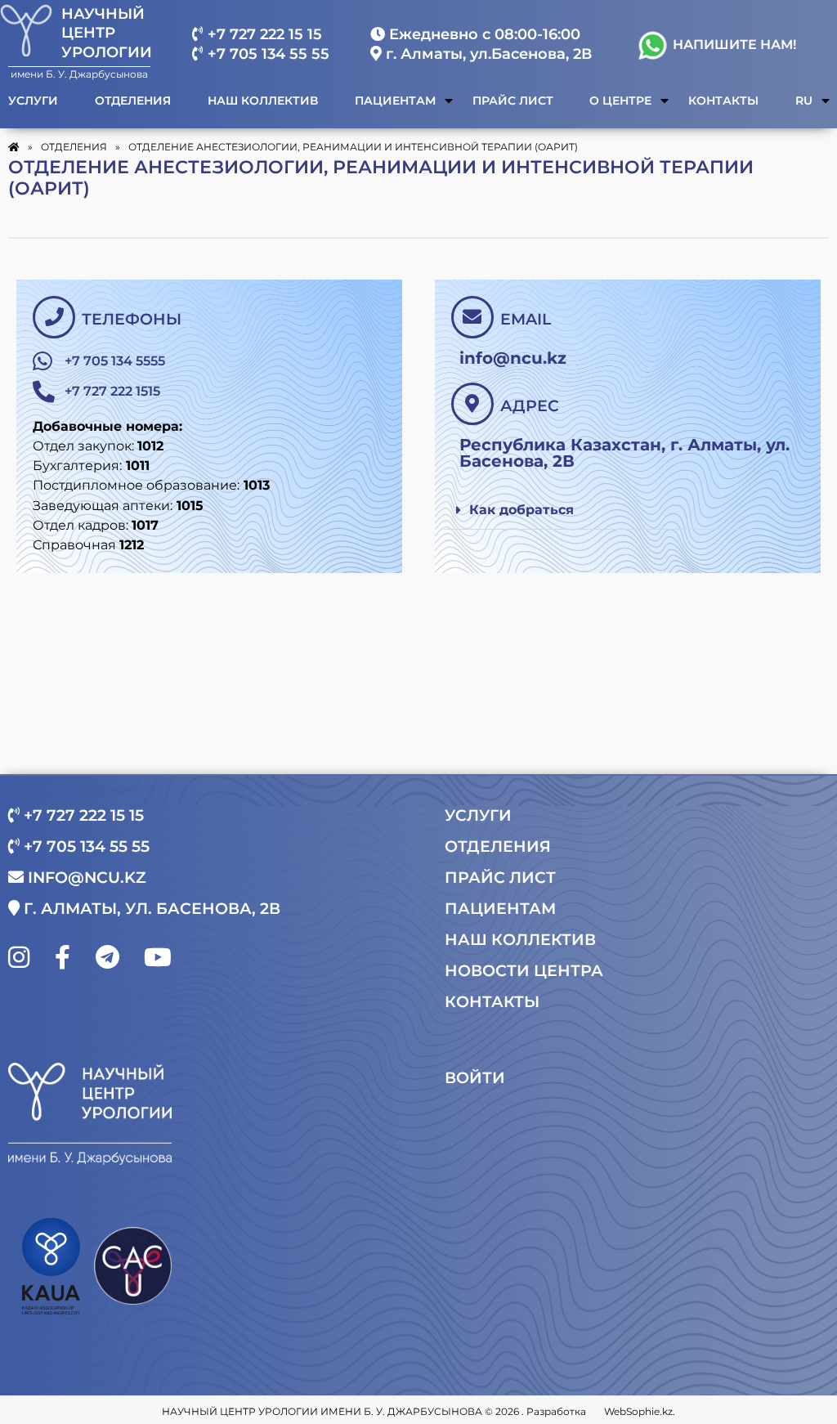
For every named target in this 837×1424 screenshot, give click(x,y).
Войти (475, 1077)
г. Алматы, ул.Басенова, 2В (487, 54)
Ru (803, 101)
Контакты (723, 101)
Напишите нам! (732, 44)
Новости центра (524, 970)
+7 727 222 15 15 (263, 34)
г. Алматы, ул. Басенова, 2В (150, 908)
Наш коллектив (263, 101)
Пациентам (395, 101)
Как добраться (521, 509)
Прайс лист (512, 101)
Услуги (33, 101)
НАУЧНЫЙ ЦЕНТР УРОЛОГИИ (106, 33)
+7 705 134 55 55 (266, 54)
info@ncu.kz (85, 877)
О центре (620, 101)
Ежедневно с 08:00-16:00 (482, 34)
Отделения (133, 101)
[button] (602, 510)
